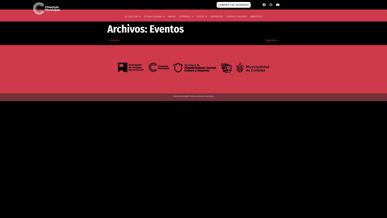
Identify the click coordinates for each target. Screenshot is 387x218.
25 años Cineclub (153, 16)
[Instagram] (271, 5)
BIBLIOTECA (256, 16)
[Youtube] (278, 5)
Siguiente (273, 40)
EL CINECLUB (131, 16)
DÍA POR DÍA (216, 16)
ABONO (172, 16)
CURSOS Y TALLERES (236, 16)
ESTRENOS (184, 16)
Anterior (113, 40)
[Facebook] (264, 5)
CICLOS (200, 16)
